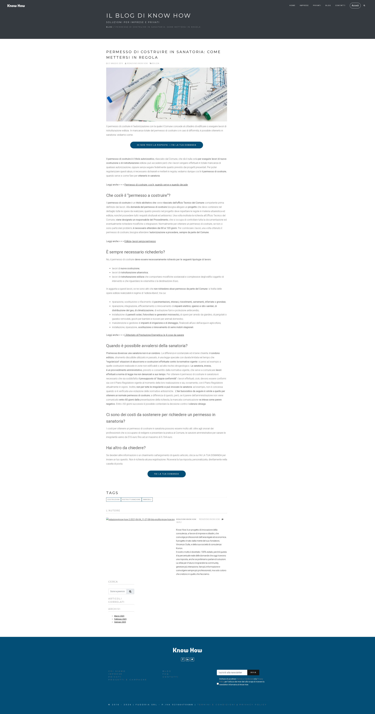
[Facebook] (183, 659)
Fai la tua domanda (166, 474)
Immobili (147, 499)
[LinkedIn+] (187, 659)
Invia (253, 672)
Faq (166, 674)
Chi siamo (117, 671)
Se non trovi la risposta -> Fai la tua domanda (166, 145)
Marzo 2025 (119, 616)
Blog (328, 5)
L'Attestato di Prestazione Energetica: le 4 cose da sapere (154, 335)
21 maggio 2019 (115, 63)
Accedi (355, 5)
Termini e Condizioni (245, 679)
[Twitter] (192, 659)
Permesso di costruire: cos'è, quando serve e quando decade (156, 184)
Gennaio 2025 (120, 622)
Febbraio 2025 (120, 619)
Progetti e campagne (127, 680)
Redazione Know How (137, 63)
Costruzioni (113, 499)
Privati (317, 5)
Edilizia (155, 63)
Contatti (340, 5)
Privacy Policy (253, 704)
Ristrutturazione (131, 499)
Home (292, 5)
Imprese (304, 5)
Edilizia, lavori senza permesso (140, 241)
